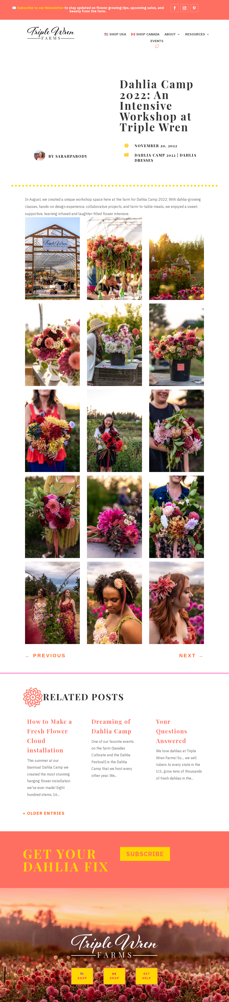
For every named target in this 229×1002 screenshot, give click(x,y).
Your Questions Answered (171, 731)
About (170, 34)
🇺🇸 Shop (82, 976)
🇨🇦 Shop (114, 976)
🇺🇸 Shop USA (115, 34)
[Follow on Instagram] (184, 8)
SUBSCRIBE (145, 854)
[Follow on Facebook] (175, 8)
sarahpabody (71, 156)
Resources (195, 34)
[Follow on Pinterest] (194, 8)
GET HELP (146, 976)
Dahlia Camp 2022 (155, 154)
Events (157, 41)
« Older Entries (44, 813)
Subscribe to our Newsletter (40, 8)
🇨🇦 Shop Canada (145, 34)
